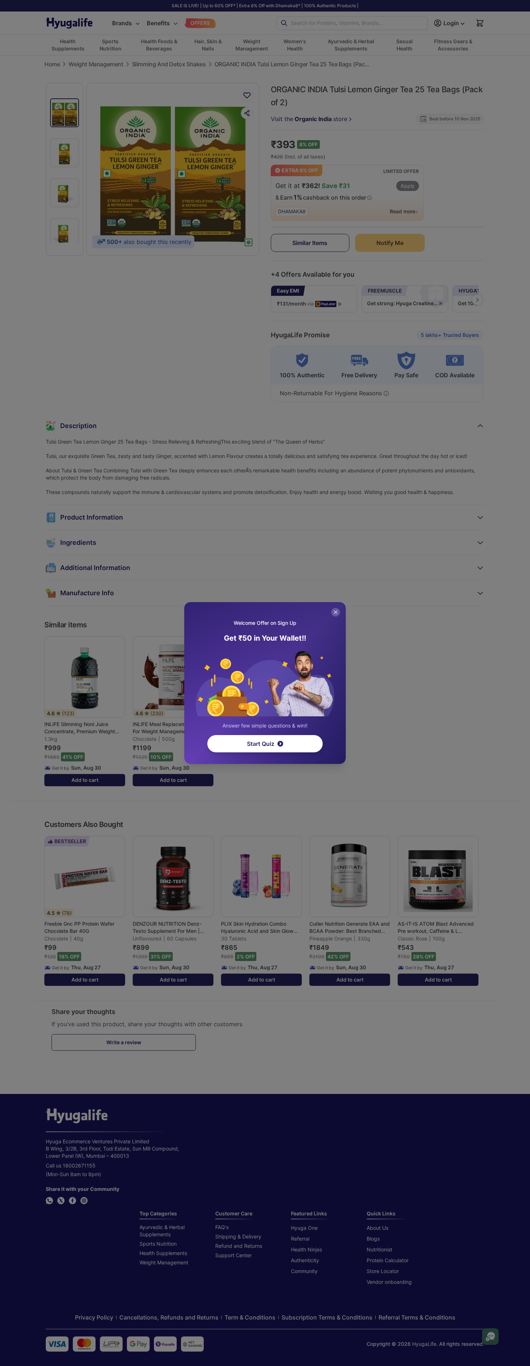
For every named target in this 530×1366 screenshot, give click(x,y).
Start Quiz (260, 743)
